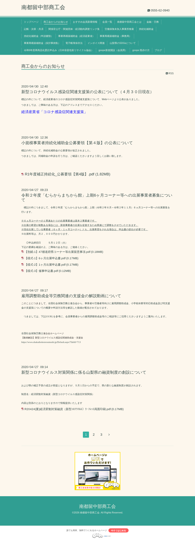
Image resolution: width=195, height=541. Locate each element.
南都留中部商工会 (43, 7)
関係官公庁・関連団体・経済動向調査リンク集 (74, 29)
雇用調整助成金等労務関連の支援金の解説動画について (71, 296)
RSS (171, 73)
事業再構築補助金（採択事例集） (42, 43)
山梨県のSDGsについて (123, 43)
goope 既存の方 (141, 50)
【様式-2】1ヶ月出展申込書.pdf (45, 264)
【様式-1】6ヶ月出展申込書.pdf (45, 258)
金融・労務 (153, 22)
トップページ (31, 22)
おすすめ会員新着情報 (85, 22)
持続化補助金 (146, 29)
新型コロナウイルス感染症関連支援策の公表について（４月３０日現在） (87, 91)
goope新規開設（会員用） (113, 50)
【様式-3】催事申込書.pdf (41, 270)
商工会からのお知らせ (56, 22)
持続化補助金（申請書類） (38, 36)
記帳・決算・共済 (33, 29)
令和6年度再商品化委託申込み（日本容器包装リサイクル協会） (59, 50)
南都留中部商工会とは (129, 22)
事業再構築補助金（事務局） (115, 36)
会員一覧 (107, 22)
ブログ (158, 50)
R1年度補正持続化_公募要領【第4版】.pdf (59, 174)
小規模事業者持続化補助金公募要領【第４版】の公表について (77, 143)
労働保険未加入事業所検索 (119, 29)
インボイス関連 (96, 43)
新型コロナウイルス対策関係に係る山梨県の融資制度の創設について (83, 372)
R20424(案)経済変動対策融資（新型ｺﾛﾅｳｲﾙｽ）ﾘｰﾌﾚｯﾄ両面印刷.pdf (68, 409)
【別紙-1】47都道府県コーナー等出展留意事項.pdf (57, 251)
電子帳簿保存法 (74, 43)
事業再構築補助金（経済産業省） (76, 36)
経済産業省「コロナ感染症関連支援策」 (54, 112)
